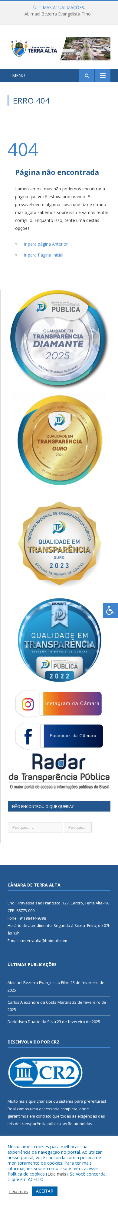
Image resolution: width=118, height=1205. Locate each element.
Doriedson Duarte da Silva (32, 1021)
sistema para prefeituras (82, 1101)
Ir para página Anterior (46, 244)
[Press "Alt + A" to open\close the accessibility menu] (110, 610)
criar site (44, 1101)
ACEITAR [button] (44, 1191)
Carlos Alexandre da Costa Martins (57, 14)
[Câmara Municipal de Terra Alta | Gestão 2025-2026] (59, 47)
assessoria (49, 1108)
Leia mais (57, 1173)
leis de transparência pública (34, 1123)
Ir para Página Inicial (43, 255)
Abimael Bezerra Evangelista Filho (39, 982)
